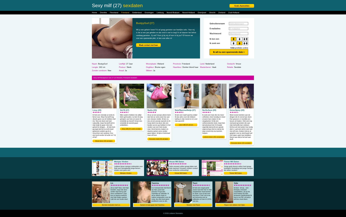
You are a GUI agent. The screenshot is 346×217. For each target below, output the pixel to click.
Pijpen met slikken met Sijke (234, 205)
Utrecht (212, 12)
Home (94, 12)
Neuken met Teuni (193, 205)
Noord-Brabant (173, 12)
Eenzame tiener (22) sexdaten (241, 143)
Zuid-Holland (233, 12)
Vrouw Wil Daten (181, 173)
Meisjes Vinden (126, 173)
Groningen (149, 12)
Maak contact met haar (148, 45)
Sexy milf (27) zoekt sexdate (131, 129)
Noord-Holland (188, 12)
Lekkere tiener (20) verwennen (213, 137)
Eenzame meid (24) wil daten (158, 139)
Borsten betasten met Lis (111, 205)
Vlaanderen (97, 16)
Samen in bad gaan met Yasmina (152, 205)
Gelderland (137, 12)
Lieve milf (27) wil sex (186, 125)
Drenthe (103, 12)
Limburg (160, 12)
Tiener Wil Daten (235, 173)
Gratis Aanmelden (241, 6)
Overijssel (202, 12)
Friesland (125, 12)
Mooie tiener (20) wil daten (103, 141)
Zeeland (221, 12)
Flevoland (114, 12)
